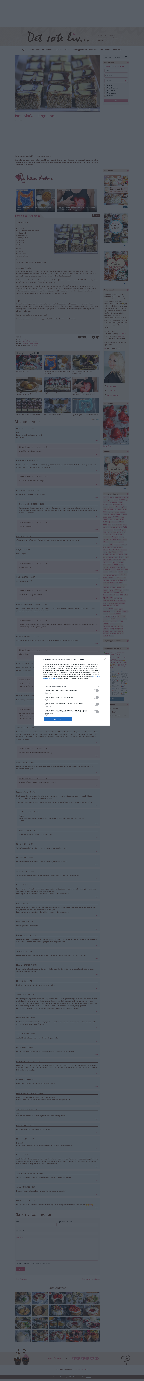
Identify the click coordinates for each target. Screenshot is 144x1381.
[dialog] (72, 690)
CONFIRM (58, 719)
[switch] (96, 690)
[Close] (106, 659)
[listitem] (72, 686)
